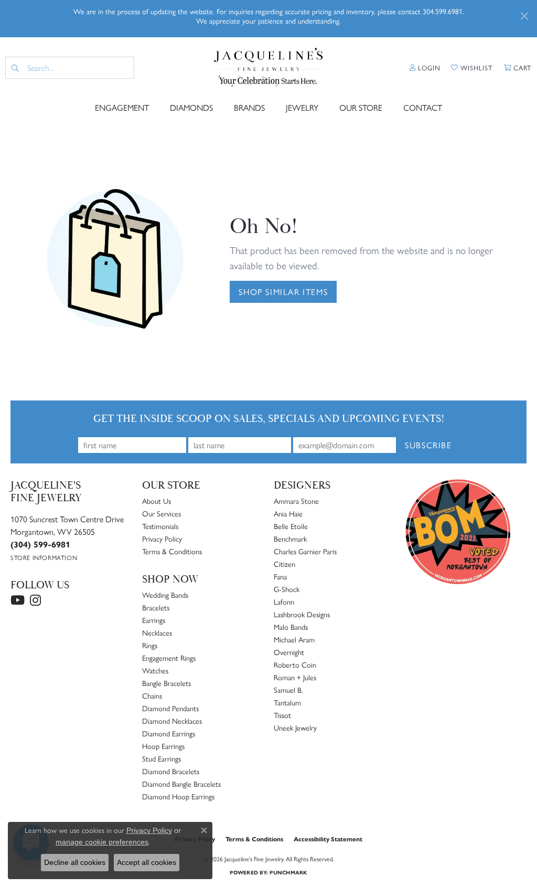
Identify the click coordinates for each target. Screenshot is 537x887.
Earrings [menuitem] (153, 620)
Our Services (161, 513)
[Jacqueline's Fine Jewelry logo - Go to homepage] (268, 67)
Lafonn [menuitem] (284, 601)
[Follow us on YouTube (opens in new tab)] (17, 600)
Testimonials (160, 526)
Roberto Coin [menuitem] (295, 664)
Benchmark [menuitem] (290, 538)
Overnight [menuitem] (289, 652)
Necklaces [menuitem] (157, 632)
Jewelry (302, 107)
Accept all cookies (146, 862)
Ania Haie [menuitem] (288, 513)
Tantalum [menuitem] (287, 702)
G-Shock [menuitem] (286, 589)
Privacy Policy (162, 538)
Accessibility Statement (328, 838)
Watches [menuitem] (155, 670)
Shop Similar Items (283, 292)
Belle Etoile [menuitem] (291, 526)
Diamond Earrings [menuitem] (168, 733)
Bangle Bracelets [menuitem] (166, 683)
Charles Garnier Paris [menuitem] (305, 551)
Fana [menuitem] (280, 576)
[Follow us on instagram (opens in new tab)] (35, 600)
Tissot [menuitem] (282, 715)
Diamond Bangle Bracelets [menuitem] (181, 783)
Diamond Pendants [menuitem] (170, 708)
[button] (425, 68)
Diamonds (191, 107)
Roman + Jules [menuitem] (295, 677)
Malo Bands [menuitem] (291, 626)
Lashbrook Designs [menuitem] (302, 614)
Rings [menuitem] (149, 645)
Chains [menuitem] (152, 695)
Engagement (122, 107)
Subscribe (428, 445)
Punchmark (288, 872)
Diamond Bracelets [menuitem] (170, 771)
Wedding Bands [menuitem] (165, 594)
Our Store (360, 107)
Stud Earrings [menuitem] (161, 758)
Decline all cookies (74, 862)
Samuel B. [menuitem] (288, 689)
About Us (156, 500)
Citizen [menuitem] (284, 563)
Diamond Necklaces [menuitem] (172, 720)
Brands (249, 107)
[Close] (524, 16)
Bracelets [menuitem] (155, 607)
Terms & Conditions (172, 551)
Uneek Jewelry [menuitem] (295, 727)
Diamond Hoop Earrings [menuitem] (178, 796)
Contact (422, 107)
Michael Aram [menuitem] (294, 639)
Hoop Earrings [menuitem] (163, 746)
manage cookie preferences (102, 842)
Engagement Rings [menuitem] (169, 657)
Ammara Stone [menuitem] (296, 500)
